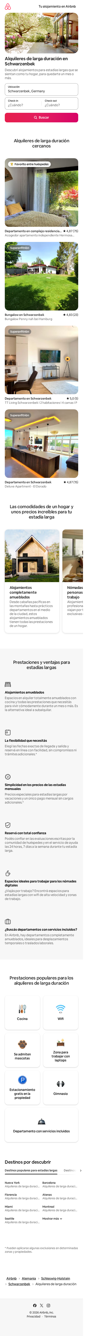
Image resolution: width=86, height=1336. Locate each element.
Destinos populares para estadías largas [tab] (31, 1170)
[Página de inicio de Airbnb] (8, 6)
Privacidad (33, 1316)
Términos (50, 1316)
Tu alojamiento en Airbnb (57, 6)
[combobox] (41, 91)
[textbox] (23, 105)
